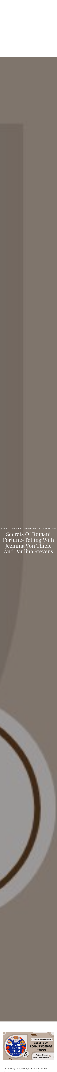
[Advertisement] (28, 28)
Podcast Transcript (12, 528)
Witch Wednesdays (28, 10)
